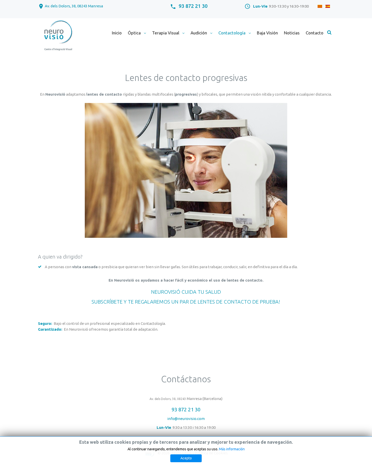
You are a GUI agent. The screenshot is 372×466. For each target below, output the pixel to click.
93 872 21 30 (193, 6)
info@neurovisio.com (186, 418)
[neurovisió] (58, 35)
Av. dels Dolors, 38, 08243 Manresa (74, 6)
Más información (232, 449)
